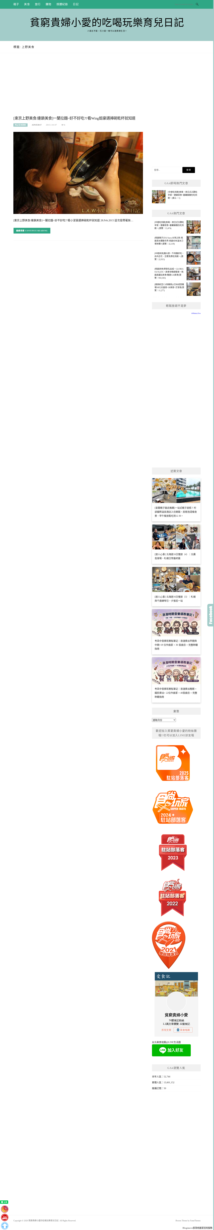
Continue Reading (36, 231)
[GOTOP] (4, 1226)
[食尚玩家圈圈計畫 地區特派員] (173, 764)
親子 (16, 4)
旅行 (38, 4)
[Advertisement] (78, 88)
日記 (76, 4)
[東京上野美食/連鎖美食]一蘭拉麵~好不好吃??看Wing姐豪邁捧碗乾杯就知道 (74, 118)
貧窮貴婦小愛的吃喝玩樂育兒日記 (107, 22)
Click (210, 615)
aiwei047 (37, 125)
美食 (27, 4)
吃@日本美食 (20, 125)
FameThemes (195, 1220)
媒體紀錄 (62, 4)
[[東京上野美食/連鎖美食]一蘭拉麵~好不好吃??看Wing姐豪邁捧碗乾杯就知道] (78, 172)
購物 (48, 4)
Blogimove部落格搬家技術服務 (197, 1228)
